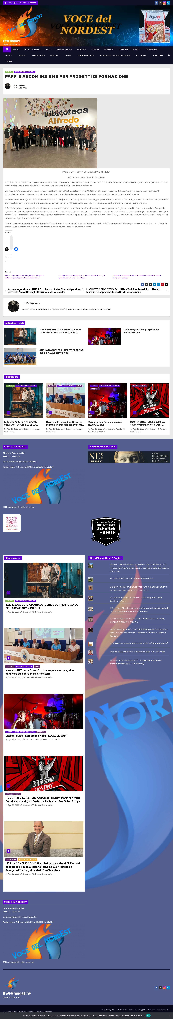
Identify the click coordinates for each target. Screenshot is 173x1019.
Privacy (9, 61)
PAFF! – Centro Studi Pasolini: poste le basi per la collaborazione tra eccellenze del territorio (24, 276)
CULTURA (95, 49)
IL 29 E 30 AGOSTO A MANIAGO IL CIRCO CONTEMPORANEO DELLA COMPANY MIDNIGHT (60, 332)
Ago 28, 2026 (13, 429)
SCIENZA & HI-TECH (86, 55)
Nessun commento (96, 432)
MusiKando (94, 389)
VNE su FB (132, 1010)
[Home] (7, 49)
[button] (169, 55)
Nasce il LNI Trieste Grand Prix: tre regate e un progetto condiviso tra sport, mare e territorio (64, 425)
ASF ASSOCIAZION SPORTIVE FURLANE (115, 55)
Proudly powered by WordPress (15, 1012)
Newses (37, 1012)
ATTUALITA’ (81, 49)
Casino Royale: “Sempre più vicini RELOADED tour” (141, 331)
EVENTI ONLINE (152, 49)
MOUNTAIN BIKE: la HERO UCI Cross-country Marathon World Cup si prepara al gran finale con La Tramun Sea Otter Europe (149, 426)
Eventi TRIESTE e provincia (66, 386)
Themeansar (47, 1012)
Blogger (142, 1010)
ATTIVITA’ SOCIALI (64, 49)
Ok (148, 1015)
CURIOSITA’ (109, 49)
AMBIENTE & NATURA (32, 49)
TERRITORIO (158, 55)
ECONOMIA (123, 49)
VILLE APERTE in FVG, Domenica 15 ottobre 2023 (131, 578)
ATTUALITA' (52, 386)
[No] (170, 1015)
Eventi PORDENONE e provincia (24, 72)
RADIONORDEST (38, 55)
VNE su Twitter (122, 1010)
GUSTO (9, 55)
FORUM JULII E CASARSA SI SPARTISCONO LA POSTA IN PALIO (137, 651)
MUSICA (22, 55)
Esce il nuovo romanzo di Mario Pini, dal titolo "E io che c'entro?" (139, 643)
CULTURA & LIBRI (11, 859)
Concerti (94, 386)
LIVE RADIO (151, 1010)
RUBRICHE (54, 55)
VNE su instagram (107, 1010)
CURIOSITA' (9, 72)
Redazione (20, 85)
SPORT (68, 55)
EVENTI (136, 49)
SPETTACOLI (141, 55)
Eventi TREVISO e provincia (27, 859)
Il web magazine (11, 40)
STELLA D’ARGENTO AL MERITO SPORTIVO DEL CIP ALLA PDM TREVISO (61, 351)
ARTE (48, 49)
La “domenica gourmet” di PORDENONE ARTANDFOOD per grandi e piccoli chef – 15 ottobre (82, 276)
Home (15, 49)
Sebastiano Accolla (114, 429)
